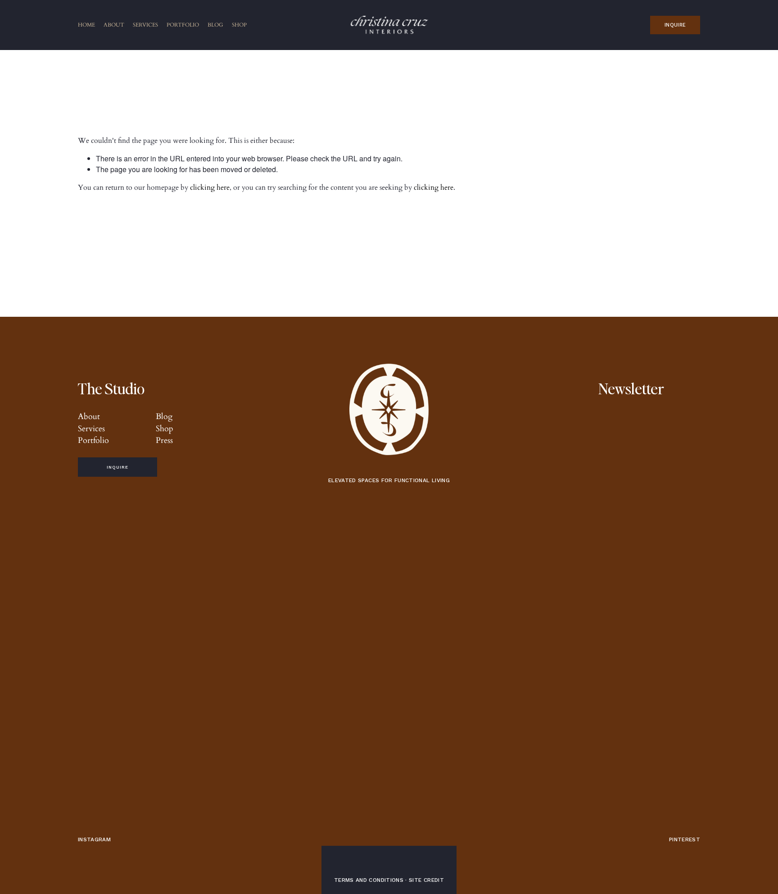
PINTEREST (684, 839)
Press (164, 440)
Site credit (426, 880)
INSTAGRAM (94, 839)
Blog (215, 24)
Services (145, 24)
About (114, 24)
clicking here (210, 187)
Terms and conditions (368, 880)
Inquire (675, 25)
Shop (239, 24)
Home (86, 24)
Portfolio (183, 24)
